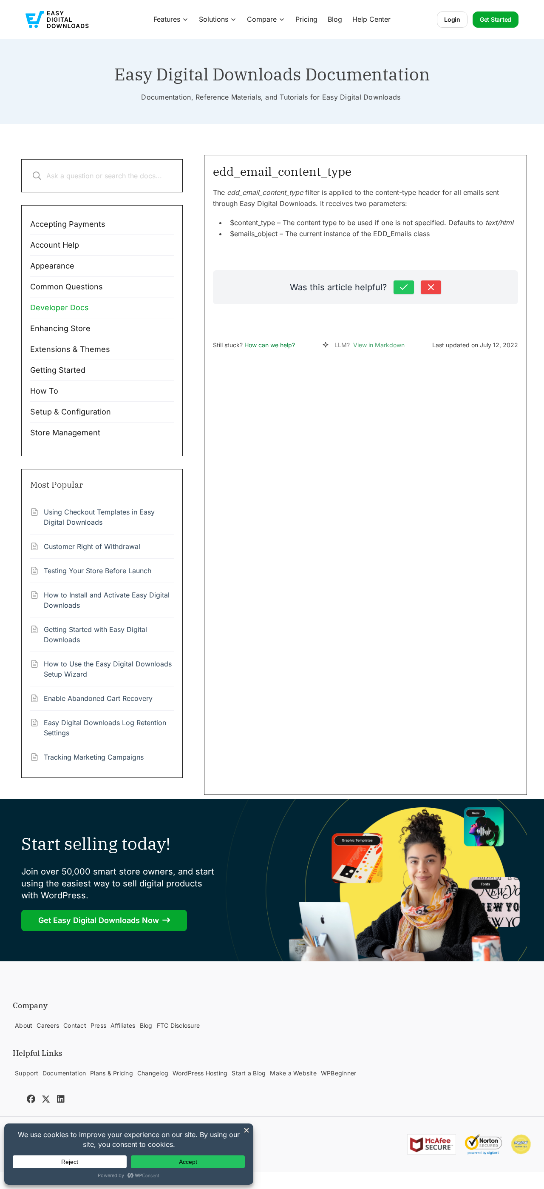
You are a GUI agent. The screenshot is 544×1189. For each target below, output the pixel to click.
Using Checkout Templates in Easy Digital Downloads (99, 517)
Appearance (52, 265)
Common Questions (66, 286)
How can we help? (269, 345)
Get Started (495, 19)
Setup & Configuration (70, 411)
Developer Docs (59, 307)
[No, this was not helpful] (431, 287)
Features (166, 19)
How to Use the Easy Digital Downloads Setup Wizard (108, 669)
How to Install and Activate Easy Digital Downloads (107, 600)
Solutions (213, 19)
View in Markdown (379, 345)
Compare (262, 19)
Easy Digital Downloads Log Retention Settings (105, 727)
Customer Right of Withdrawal (92, 546)
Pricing (306, 19)
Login (452, 19)
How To (44, 390)
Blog (335, 19)
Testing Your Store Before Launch (97, 570)
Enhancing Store (60, 328)
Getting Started (57, 370)
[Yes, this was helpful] (404, 287)
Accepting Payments (67, 224)
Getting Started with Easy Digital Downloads (95, 634)
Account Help (54, 244)
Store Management (65, 432)
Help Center (371, 19)
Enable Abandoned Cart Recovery (98, 698)
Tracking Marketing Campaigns (94, 757)
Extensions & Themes (70, 349)
